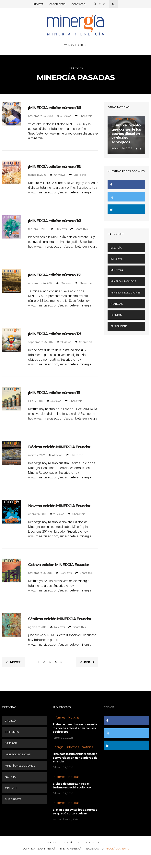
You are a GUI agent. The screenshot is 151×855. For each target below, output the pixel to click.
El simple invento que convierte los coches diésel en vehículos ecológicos (126, 133)
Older (85, 662)
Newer (15, 662)
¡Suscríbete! (57, 4)
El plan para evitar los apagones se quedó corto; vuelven (75, 811)
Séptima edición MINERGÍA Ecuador (59, 619)
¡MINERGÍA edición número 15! (54, 166)
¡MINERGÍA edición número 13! (54, 275)
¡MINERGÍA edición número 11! (54, 393)
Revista (38, 4)
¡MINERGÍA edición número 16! (54, 108)
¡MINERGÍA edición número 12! (54, 334)
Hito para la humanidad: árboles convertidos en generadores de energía (75, 757)
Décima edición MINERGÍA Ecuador (59, 447)
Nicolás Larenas (117, 848)
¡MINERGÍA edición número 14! (54, 221)
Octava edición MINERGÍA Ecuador (58, 565)
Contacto (78, 4)
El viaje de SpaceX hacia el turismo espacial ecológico (72, 785)
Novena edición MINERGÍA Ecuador (59, 506)
